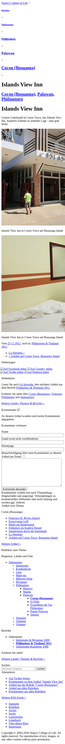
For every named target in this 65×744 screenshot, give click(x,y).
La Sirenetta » (17, 352)
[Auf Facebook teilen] (13, 368)
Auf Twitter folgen (19, 678)
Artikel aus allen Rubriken (24, 688)
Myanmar (21, 582)
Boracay (28, 588)
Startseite (14, 703)
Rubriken (5, 10)
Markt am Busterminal (21, 524)
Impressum (15, 726)
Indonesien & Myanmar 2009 (32, 640)
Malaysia (21, 575)
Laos (18, 572)
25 (9, 343)
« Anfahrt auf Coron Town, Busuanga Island (34, 356)
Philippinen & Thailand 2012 (33, 387)
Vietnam (20, 624)
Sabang (34, 614)
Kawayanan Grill (18, 521)
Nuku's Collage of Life (14, 3)
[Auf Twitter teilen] (11, 372)
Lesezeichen (16, 716)
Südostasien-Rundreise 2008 (32, 646)
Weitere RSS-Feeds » (13, 697)
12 (12, 343)
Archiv (13, 710)
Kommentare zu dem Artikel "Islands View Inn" (36, 681)
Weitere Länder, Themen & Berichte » (22, 403)
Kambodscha (23, 568)
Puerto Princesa (39, 611)
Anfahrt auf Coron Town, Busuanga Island (33, 537)
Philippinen (8, 38)
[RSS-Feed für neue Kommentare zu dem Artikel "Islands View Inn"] (18, 409)
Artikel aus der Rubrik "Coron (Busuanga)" (33, 684)
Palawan (7, 53)
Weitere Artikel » (11, 543)
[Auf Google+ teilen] (39, 368)
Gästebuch (15, 720)
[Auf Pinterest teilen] (36, 372)
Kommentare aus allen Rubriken (27, 691)
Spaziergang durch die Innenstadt (28, 531)
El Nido (34, 601)
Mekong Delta (24, 578)
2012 (18, 343)
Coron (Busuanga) (18, 67)
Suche (12, 713)
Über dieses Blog (18, 723)
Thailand (21, 621)
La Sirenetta (26, 384)
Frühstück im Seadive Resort (25, 527)
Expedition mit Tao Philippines (41, 606)
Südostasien (7, 24)
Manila (27, 591)
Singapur (21, 617)
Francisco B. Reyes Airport (24, 518)
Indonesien (22, 565)
